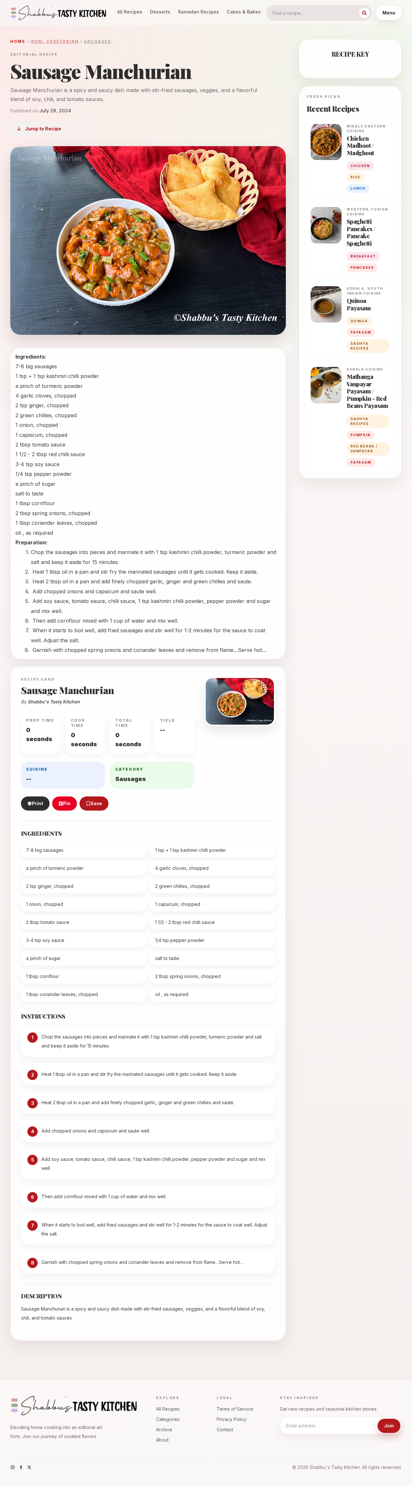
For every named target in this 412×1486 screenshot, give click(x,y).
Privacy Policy (232, 1419)
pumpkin (361, 435)
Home (18, 41)
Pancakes (362, 267)
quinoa (359, 321)
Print (37, 803)
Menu (388, 12)
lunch (358, 188)
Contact (225, 1429)
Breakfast (363, 256)
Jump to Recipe (43, 128)
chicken (360, 166)
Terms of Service (235, 1409)
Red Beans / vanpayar (364, 448)
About (162, 1440)
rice (355, 177)
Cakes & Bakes (244, 11)
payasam (361, 332)
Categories (168, 1419)
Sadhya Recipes (360, 346)
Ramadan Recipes (198, 11)
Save (96, 803)
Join (389, 1425)
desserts (160, 11)
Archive (164, 1429)
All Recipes (129, 11)
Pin (66, 803)
